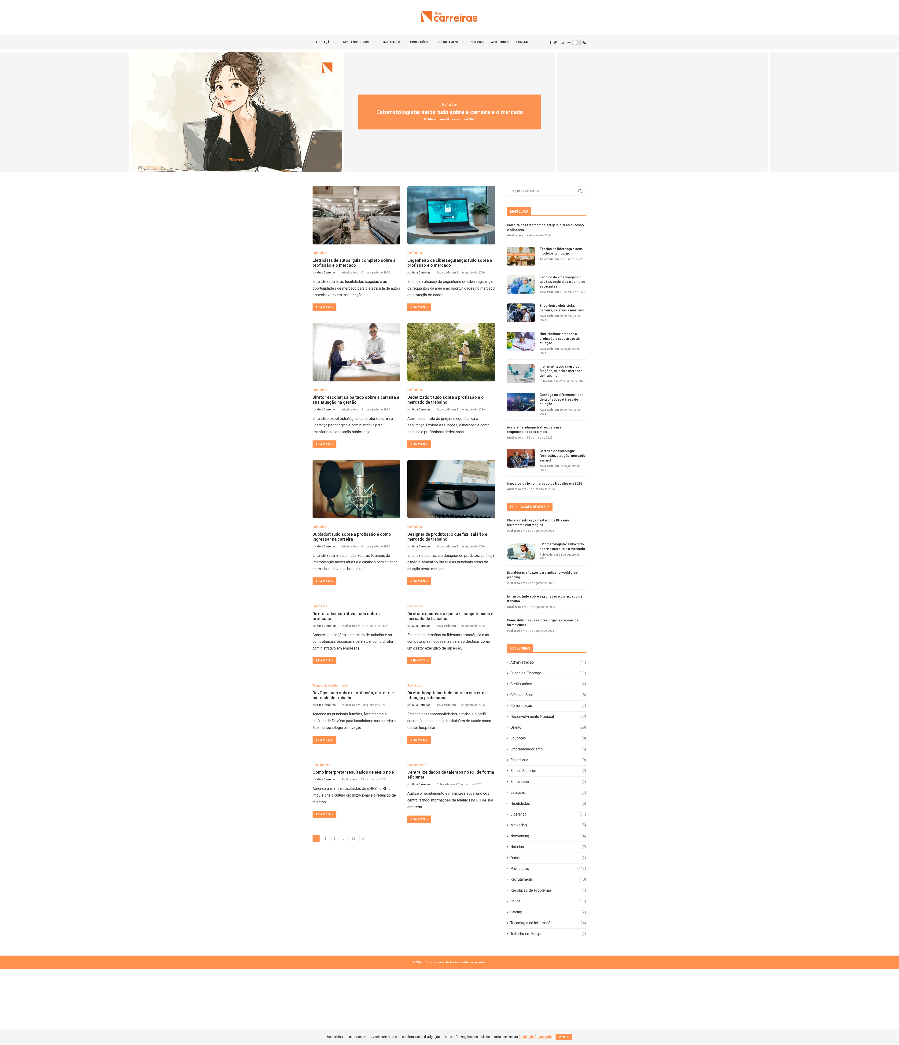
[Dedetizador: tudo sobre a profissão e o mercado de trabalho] (451, 352)
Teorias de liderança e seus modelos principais (561, 251)
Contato (522, 42)
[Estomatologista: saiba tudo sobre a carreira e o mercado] (521, 551)
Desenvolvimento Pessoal (548, 716)
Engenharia (548, 760)
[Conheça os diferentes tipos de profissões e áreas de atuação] (521, 402)
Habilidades (391, 42)
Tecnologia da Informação (548, 923)
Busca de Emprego (548, 673)
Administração (548, 662)
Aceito (564, 1037)
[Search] (562, 42)
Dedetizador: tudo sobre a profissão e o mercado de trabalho (445, 400)
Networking (548, 836)
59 (353, 838)
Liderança (548, 814)
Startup (548, 912)
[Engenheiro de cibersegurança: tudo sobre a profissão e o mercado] (451, 215)
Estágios (548, 792)
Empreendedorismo (357, 42)
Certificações (548, 684)
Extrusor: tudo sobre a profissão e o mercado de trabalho (662, 112)
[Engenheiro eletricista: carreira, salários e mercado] (521, 312)
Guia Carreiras (326, 272)
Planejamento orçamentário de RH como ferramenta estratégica (538, 522)
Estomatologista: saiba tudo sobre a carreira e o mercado (236, 112)
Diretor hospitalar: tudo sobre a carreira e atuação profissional (447, 695)
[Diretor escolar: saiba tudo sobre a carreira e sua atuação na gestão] (356, 352)
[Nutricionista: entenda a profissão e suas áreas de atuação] (521, 341)
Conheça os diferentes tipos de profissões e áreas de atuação (561, 399)
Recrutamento (449, 42)
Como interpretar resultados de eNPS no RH (355, 772)
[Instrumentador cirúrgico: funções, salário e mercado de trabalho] (521, 373)
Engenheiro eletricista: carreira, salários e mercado (562, 308)
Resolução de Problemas (548, 890)
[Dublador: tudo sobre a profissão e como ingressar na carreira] (356, 489)
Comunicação (548, 705)
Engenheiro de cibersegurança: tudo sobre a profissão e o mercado (449, 263)
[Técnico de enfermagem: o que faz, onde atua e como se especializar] (521, 284)
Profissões (419, 42)
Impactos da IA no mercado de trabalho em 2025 (544, 483)
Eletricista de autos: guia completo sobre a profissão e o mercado (354, 263)
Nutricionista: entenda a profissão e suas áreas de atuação (560, 338)
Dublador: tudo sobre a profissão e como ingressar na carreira (352, 537)
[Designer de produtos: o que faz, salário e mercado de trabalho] (451, 489)
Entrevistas (548, 781)
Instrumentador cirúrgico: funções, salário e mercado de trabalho (561, 371)
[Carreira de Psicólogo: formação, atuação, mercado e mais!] (521, 458)
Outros (548, 858)
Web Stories (500, 42)
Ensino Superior (548, 770)
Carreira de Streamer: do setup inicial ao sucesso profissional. (545, 227)
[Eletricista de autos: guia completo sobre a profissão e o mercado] (356, 215)
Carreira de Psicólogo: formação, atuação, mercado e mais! (562, 455)
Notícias (477, 42)
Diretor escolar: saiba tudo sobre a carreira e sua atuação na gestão (356, 400)
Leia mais (323, 307)
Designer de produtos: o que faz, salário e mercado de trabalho (447, 537)
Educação (324, 42)
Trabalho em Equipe (548, 933)
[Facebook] (551, 42)
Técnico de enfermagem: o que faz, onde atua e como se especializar (562, 281)
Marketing (548, 825)
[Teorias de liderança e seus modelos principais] (521, 256)
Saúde (548, 901)
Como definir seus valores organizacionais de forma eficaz (542, 622)
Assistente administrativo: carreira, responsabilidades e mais (534, 429)
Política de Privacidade (535, 1037)
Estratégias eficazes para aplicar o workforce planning (450, 112)
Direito (548, 727)
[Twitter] (555, 42)
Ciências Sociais (548, 695)
